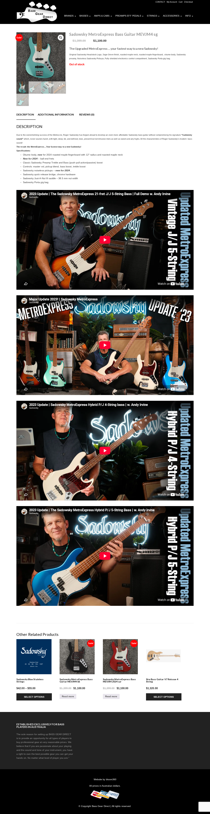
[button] (61, 38)
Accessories (171, 15)
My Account (172, 2)
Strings (152, 15)
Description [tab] (25, 114)
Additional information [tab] (56, 114)
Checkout (188, 2)
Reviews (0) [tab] (86, 114)
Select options (34, 697)
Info (188, 15)
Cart (180, 2)
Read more (68, 696)
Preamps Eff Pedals (128, 15)
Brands (69, 15)
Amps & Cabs (102, 15)
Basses (84, 15)
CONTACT (160, 2)
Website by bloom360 (105, 779)
